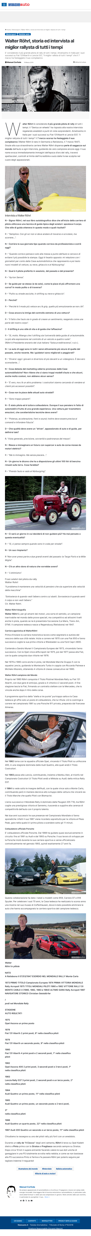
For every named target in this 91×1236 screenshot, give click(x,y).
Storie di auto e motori (45, 1173)
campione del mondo (29, 1169)
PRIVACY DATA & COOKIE (67, 1221)
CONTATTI (32, 1221)
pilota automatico (64, 1169)
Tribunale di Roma (56, 1225)
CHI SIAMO (18, 1221)
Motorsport (16, 30)
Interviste (47, 1169)
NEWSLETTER (47, 1221)
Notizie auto (24, 34)
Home (8, 30)
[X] (26, 1200)
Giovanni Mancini (55, 1228)
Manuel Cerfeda (14, 62)
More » (47, 1197)
